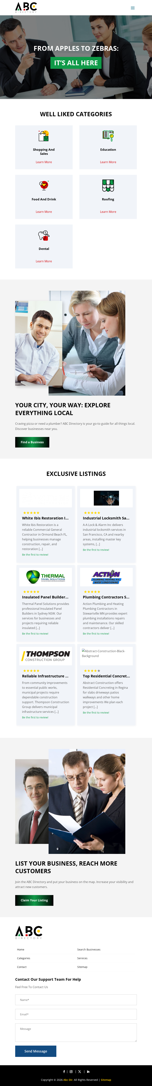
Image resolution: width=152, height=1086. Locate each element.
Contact (22, 967)
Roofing (108, 199)
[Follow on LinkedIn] (88, 1072)
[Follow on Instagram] (71, 1072)
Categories (23, 958)
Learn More (44, 162)
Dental (44, 249)
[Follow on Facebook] (64, 1072)
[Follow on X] (80, 1072)
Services (82, 958)
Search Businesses (88, 949)
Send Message (35, 1051)
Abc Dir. (68, 1080)
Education (108, 149)
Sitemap (82, 967)
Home (20, 949)
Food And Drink (44, 199)
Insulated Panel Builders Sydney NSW (56, 597)
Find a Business (32, 442)
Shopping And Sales (44, 151)
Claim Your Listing (34, 900)
